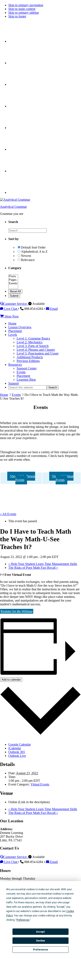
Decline (40, 940)
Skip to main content (21, 9)
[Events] (13, 283)
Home (4, 394)
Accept (40, 931)
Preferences (40, 949)
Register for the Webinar (17, 611)
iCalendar (14, 748)
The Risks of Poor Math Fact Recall (33, 567)
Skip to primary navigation (25, 5)
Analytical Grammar (13, 206)
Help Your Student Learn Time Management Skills (42, 564)
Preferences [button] (22, 919)
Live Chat (10, 308)
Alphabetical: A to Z (34, 251)
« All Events (8, 514)
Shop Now (11, 316)
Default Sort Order (33, 247)
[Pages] (13, 280)
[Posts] (13, 276)
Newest (26, 255)
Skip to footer (17, 16)
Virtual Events (40, 784)
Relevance (28, 260)
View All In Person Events (22, 478)
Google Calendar (19, 744)
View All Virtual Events (63, 478)
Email (53, 308)
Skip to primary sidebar (23, 12)
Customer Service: (15, 303)
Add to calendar (11, 679)
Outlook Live (17, 755)
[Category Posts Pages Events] (13, 287)
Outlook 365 (16, 752)
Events (16, 394)
